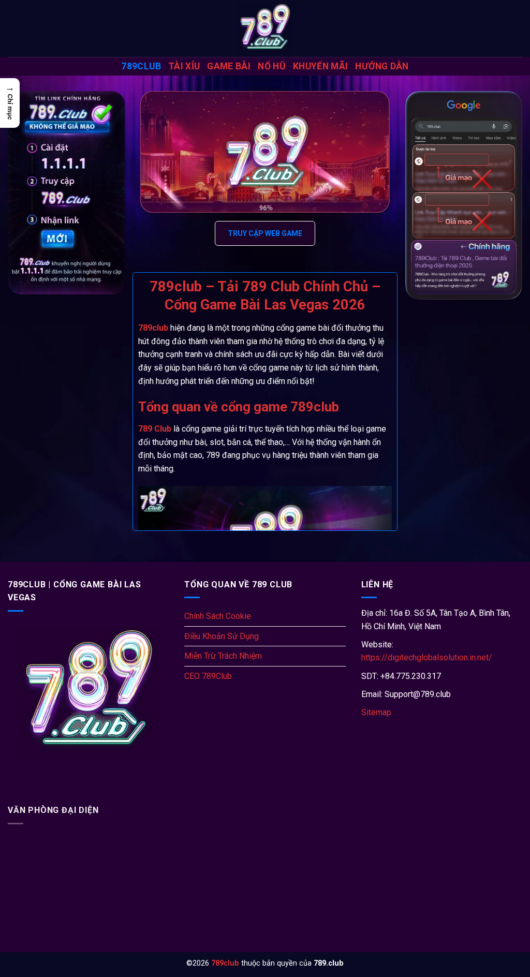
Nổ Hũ (272, 66)
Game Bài (229, 66)
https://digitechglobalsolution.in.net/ (426, 657)
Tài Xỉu (184, 66)
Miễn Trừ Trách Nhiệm (223, 656)
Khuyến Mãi (320, 66)
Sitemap (376, 712)
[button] (10, 103)
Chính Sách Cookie (217, 616)
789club (140, 66)
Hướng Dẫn (381, 66)
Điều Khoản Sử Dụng (221, 636)
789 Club (154, 429)
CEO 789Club (208, 676)
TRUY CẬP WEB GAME (265, 233)
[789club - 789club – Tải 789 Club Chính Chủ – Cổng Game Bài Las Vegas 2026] (265, 28)
